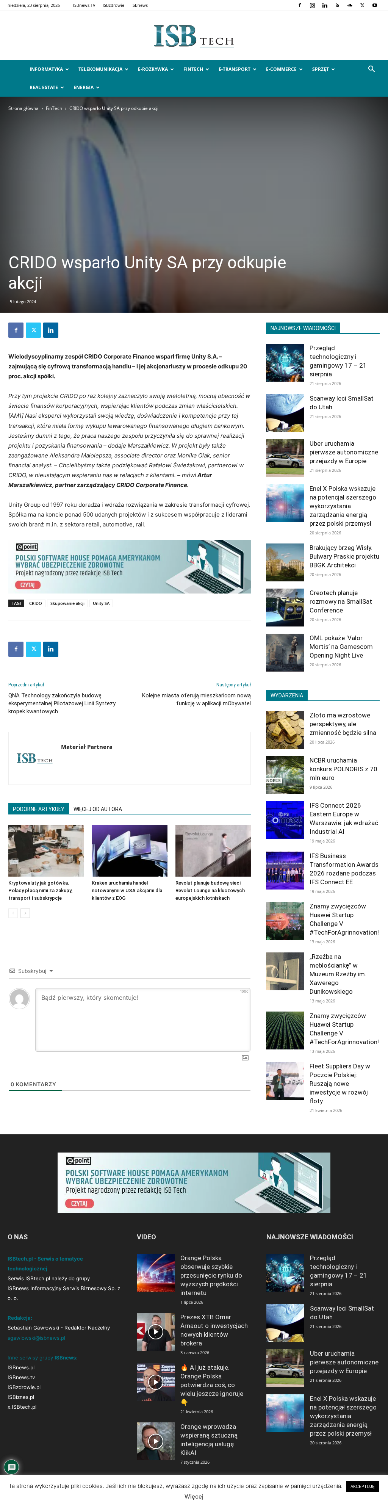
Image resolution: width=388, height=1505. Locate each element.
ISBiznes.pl (21, 1397)
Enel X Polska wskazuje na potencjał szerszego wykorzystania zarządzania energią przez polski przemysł (343, 506)
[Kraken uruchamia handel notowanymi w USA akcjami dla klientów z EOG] (129, 851)
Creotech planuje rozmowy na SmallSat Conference (341, 601)
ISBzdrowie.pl (24, 1387)
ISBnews (139, 5)
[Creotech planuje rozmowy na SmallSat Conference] (285, 607)
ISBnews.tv (21, 1377)
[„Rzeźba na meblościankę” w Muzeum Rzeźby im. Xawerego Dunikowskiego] (285, 971)
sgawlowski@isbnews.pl (36, 1338)
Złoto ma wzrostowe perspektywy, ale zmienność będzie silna (343, 723)
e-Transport (234, 69)
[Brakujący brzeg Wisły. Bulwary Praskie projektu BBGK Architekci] (285, 562)
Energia (84, 87)
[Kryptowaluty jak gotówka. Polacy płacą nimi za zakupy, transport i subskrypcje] (46, 851)
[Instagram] (312, 5)
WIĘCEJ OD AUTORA (98, 809)
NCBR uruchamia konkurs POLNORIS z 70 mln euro (343, 768)
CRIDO (35, 603)
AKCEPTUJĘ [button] (362, 1486)
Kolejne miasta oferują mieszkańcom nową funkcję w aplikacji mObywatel (196, 699)
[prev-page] (13, 913)
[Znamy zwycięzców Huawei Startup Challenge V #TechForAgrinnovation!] (285, 921)
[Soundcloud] (349, 5)
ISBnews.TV (84, 5)
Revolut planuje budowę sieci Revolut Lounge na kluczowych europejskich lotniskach (210, 890)
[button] (371, 70)
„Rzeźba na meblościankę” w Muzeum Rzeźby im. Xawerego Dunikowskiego (338, 974)
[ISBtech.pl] (194, 36)
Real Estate (44, 87)
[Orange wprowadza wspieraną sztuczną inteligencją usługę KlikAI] (156, 1441)
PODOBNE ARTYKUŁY (38, 809)
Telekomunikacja (100, 69)
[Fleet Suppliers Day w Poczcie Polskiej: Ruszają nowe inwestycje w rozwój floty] (285, 1081)
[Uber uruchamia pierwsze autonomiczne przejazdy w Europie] (285, 458)
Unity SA (101, 603)
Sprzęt (320, 69)
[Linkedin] (324, 5)
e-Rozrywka (153, 69)
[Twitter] (362, 5)
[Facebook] (299, 5)
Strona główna (23, 108)
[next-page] (25, 913)
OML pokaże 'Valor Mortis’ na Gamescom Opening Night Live (341, 646)
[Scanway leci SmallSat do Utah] (285, 413)
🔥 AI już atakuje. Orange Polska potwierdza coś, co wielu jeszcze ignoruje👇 (211, 1385)
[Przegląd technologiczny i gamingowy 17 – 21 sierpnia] (285, 363)
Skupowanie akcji (67, 603)
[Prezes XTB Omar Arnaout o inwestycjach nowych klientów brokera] (156, 1332)
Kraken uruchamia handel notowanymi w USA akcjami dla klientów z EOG (127, 890)
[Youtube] (374, 5)
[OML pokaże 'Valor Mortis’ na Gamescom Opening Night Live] (285, 653)
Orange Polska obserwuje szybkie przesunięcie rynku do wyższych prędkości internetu (211, 1275)
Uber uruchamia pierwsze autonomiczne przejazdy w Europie (344, 452)
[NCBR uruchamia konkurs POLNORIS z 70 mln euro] (285, 775)
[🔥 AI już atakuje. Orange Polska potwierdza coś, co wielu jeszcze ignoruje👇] (156, 1382)
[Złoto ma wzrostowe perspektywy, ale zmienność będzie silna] (285, 730)
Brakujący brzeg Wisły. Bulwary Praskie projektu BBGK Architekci (344, 556)
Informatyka (46, 69)
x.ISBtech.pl (22, 1407)
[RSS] (337, 5)
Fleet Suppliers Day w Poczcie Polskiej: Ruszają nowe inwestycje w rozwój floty (340, 1083)
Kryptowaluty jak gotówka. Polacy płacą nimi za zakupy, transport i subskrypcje (40, 890)
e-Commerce (281, 69)
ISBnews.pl (21, 1367)
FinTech (193, 69)
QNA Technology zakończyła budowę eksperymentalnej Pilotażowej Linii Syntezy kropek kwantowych (62, 703)
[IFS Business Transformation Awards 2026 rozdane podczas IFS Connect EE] (285, 871)
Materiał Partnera (87, 746)
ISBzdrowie (113, 5)
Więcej (194, 1496)
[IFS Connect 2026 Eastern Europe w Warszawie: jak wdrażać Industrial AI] (285, 820)
